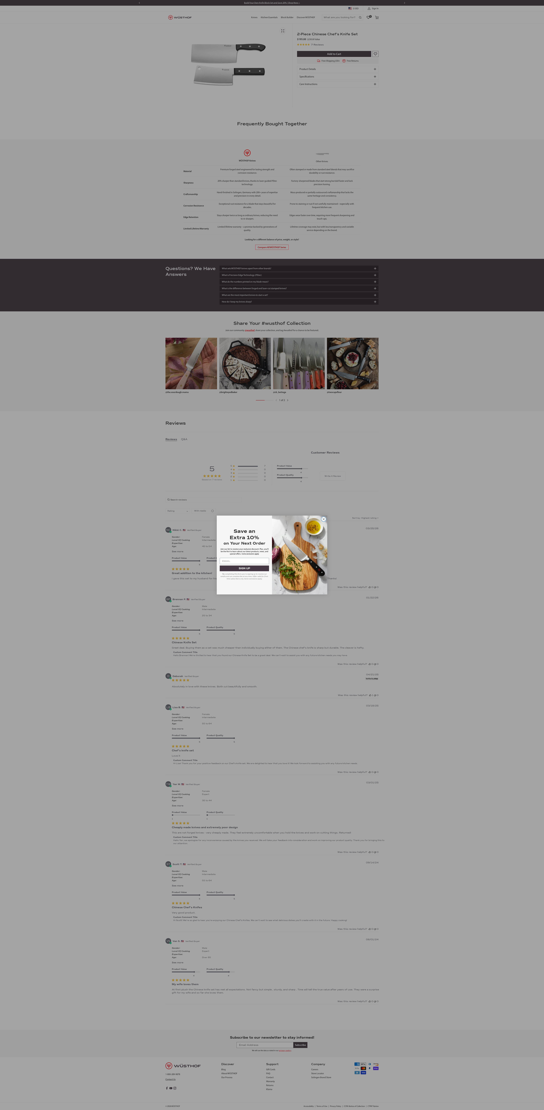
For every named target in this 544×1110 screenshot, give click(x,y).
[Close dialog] (323, 519)
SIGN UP (244, 568)
